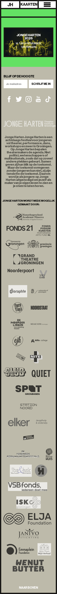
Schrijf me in (41, 84)
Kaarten (29, 4)
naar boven (28, 587)
